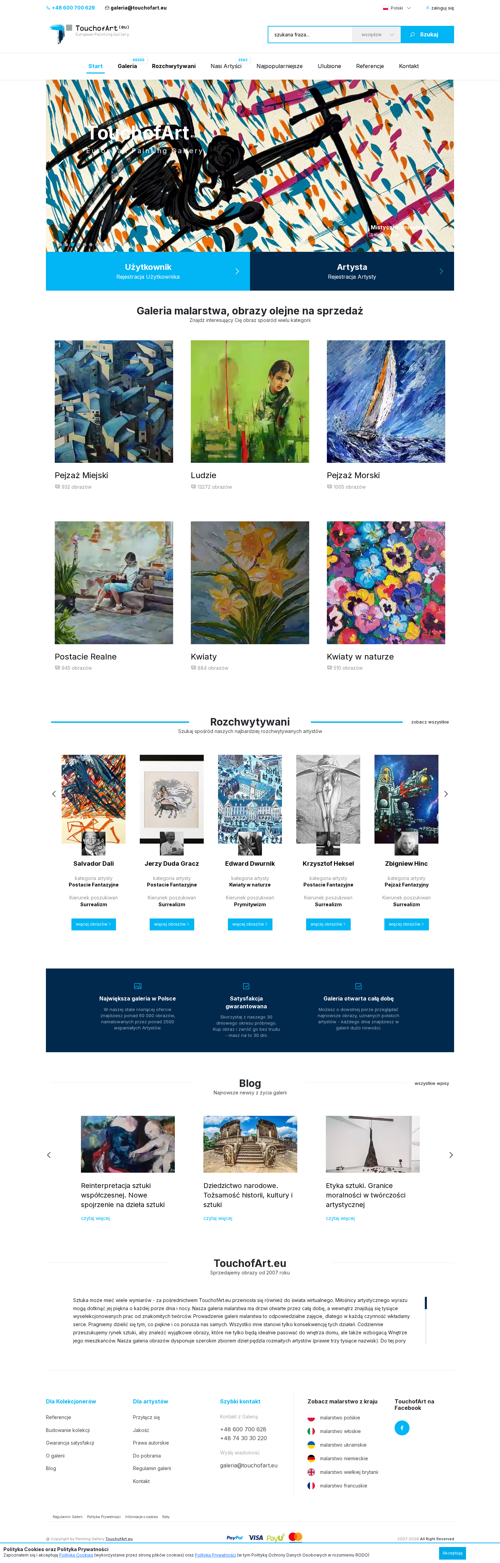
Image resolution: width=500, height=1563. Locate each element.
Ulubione (329, 66)
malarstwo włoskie (340, 1431)
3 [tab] (72, 244)
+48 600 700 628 (73, 8)
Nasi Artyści (226, 66)
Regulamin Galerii (68, 1517)
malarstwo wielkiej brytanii (349, 1472)
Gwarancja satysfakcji (70, 1443)
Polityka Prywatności (104, 1517)
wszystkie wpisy (432, 1083)
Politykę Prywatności (215, 1555)
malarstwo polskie (340, 1417)
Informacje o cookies (141, 1517)
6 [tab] (91, 244)
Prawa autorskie (151, 1443)
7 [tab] (97, 244)
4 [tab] (78, 244)
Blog (51, 1468)
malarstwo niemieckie (344, 1458)
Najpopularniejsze (279, 66)
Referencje (370, 66)
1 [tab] (60, 244)
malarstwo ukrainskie (343, 1445)
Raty (166, 1517)
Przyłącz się (146, 1417)
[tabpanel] (250, 165)
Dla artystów (150, 1401)
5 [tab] (84, 244)
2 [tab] (66, 244)
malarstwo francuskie (343, 1485)
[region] (250, 1320)
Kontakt (409, 66)
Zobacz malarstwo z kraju (342, 1401)
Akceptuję (453, 1553)
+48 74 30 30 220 (243, 1438)
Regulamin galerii (152, 1468)
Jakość (141, 1430)
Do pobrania (147, 1456)
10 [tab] (115, 244)
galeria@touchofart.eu (139, 8)
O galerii (55, 1456)
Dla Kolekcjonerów (71, 1401)
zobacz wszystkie (430, 721)
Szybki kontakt (240, 1401)
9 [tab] (109, 244)
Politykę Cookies (76, 1555)
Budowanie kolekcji (68, 1430)
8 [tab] (103, 244)
